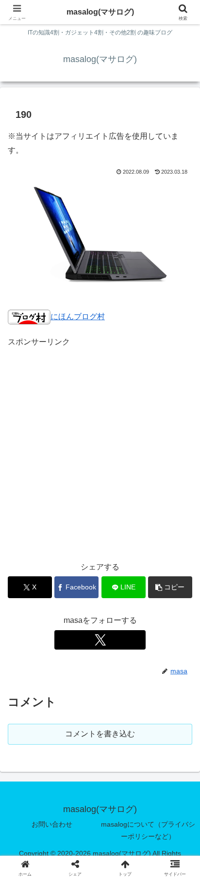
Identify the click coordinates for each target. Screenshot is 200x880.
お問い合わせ (52, 824)
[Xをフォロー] (100, 640)
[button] (170, 587)
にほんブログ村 (77, 316)
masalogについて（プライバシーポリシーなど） (148, 830)
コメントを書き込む (100, 734)
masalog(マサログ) (100, 12)
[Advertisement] (100, 449)
